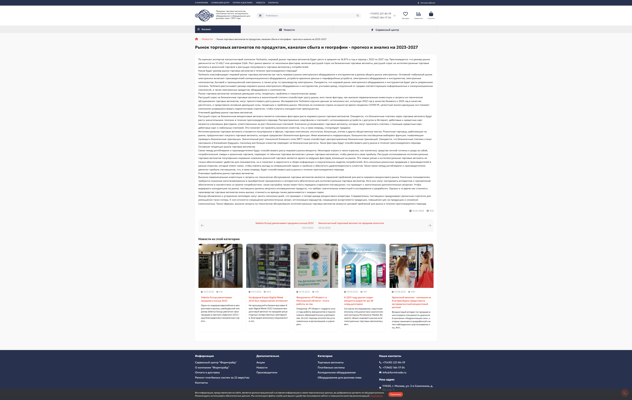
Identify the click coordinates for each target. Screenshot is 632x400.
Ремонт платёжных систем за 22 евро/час (222, 377)
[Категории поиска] (260, 15)
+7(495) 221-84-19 (380, 13)
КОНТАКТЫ (273, 2)
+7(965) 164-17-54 (380, 17)
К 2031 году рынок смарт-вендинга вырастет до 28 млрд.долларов (359, 300)
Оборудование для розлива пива (339, 377)
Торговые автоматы (331, 362)
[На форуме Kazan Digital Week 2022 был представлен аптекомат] (268, 266)
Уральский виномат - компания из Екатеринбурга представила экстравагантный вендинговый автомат (411, 302)
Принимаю (395, 394)
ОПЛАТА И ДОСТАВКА (243, 2)
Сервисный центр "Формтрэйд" (216, 362)
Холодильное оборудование (337, 372)
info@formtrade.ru (394, 372)
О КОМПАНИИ (201, 2)
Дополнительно (267, 356)
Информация (204, 356)
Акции (260, 362)
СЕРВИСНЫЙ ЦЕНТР (220, 2)
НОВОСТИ (260, 2)
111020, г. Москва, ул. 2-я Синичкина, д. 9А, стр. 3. (407, 387)
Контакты (201, 382)
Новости (289, 29)
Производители (266, 372)
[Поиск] (358, 15)
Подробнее (376, 395)
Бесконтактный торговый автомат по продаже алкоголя (351, 223)
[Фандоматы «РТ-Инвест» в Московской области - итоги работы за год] (316, 266)
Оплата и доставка (207, 372)
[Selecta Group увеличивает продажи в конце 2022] (220, 266)
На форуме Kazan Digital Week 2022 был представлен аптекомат (268, 299)
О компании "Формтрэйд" (212, 367)
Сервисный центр (387, 29)
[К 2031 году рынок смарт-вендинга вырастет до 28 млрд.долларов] (364, 266)
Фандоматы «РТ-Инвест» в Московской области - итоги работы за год (312, 300)
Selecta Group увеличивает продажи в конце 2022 (284, 223)
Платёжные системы (331, 367)
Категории (325, 356)
